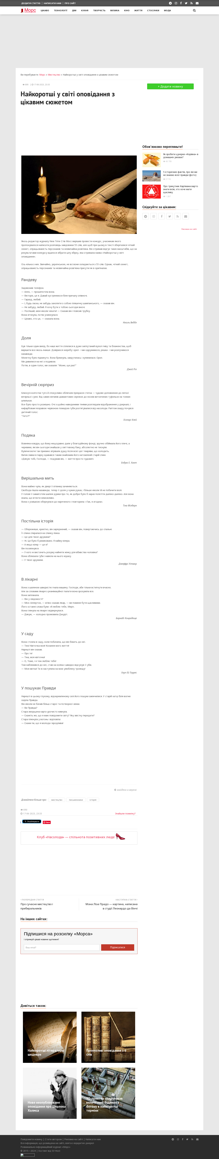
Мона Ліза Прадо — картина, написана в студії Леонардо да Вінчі (111, 906)
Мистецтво (54, 74)
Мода (167, 10)
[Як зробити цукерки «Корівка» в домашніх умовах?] (151, 159)
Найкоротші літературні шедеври (46, 1052)
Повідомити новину (31, 1139)
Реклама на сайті (189, 229)
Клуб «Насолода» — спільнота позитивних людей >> (79, 837)
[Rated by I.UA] (28, 1154)
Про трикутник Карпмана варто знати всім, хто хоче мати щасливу (180, 189)
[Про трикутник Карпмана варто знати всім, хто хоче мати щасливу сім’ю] (151, 191)
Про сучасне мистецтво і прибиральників (37, 906)
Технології (60, 10)
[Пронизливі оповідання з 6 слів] (124, 1037)
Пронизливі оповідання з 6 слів (106, 1052)
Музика (114, 10)
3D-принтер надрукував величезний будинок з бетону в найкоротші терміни (104, 1104)
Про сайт (70, 3)
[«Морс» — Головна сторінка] (28, 10)
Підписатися (117, 947)
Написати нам (52, 3)
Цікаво (45, 10)
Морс (42, 74)
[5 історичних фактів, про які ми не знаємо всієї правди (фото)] (151, 175)
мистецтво (56, 799)
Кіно (127, 10)
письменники (76, 799)
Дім (74, 10)
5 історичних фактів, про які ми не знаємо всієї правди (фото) (180, 173)
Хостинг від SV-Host (49, 1150)
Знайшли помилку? (125, 813)
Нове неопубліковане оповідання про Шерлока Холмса (47, 1106)
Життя (138, 10)
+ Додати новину (170, 86)
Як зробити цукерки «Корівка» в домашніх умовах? (180, 156)
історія (93, 799)
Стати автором (53, 1139)
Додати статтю (30, 3)
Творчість (99, 10)
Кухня (84, 10)
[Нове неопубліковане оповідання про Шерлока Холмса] (67, 1093)
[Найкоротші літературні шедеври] (64, 1037)
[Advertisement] (109, 40)
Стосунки (153, 10)
